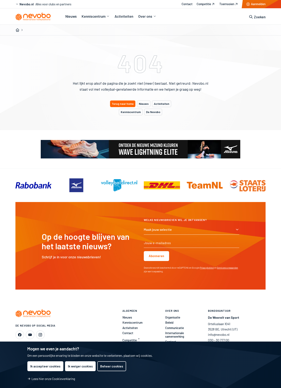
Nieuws (144, 103)
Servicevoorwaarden (227, 267)
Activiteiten (161, 103)
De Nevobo (153, 112)
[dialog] (140, 365)
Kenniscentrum (131, 112)
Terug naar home (123, 103)
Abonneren (156, 256)
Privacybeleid (207, 267)
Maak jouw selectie (158, 229)
